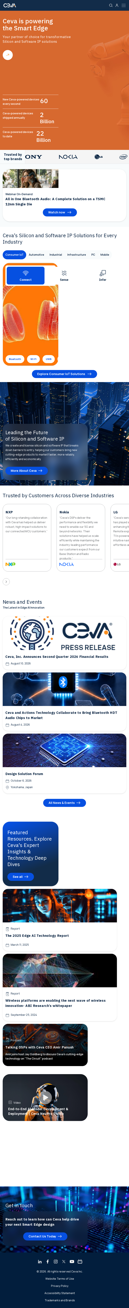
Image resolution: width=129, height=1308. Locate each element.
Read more (8, 55)
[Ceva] (9, 6)
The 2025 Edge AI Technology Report (37, 935)
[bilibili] (80, 1262)
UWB (48, 359)
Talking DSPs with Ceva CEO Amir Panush (39, 1047)
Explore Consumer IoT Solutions (61, 374)
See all (18, 877)
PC (93, 255)
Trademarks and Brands (60, 1300)
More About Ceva (24, 471)
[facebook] (48, 1262)
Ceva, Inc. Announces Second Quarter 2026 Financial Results (57, 656)
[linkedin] (40, 1262)
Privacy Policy (59, 1286)
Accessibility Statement (60, 1293)
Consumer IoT (14, 255)
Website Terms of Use (59, 1279)
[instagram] (56, 1262)
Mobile (104, 255)
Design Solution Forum (24, 774)
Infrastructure (76, 255)
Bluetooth (15, 359)
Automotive (36, 255)
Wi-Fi (33, 359)
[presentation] (6, 581)
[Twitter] (64, 1262)
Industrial (56, 255)
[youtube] (72, 1262)
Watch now (57, 212)
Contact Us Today (42, 1236)
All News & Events (62, 803)
